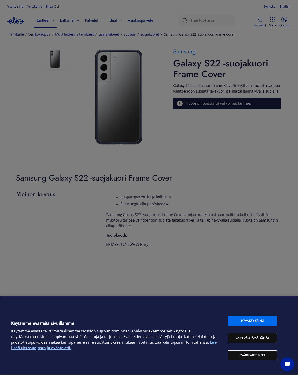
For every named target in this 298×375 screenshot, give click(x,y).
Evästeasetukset (252, 355)
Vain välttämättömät (252, 338)
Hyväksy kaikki (252, 321)
